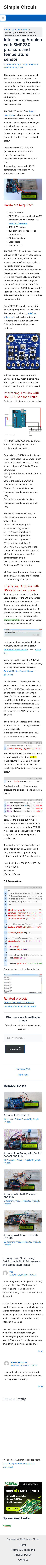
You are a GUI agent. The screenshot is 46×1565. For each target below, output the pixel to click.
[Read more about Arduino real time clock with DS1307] (23, 1221)
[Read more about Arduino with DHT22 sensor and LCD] (23, 1180)
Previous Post (23, 1069)
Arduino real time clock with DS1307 (21, 1236)
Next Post (23, 1075)
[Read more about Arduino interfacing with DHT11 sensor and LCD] (23, 1139)
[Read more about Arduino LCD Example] (23, 1101)
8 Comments (9, 1201)
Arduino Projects (22, 1119)
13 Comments (9, 1160)
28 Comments (9, 1242)
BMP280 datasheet (18, 223)
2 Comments (10, 64)
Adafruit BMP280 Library (16, 649)
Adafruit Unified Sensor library (18, 671)
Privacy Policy (23, 1554)
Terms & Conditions (23, 1549)
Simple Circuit (20, 7)
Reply (40, 1351)
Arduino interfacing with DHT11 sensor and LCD (23, 1154)
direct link (8, 674)
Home (23, 1544)
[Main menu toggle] (3, 18)
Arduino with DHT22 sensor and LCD (21, 1195)
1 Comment (8, 1119)
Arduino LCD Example (17, 1115)
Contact (23, 1559)
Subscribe (13, 1049)
